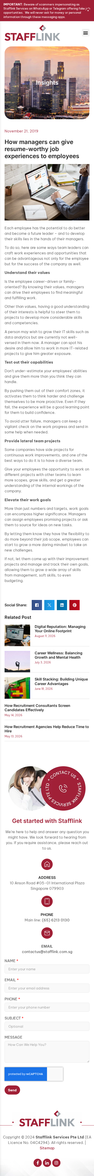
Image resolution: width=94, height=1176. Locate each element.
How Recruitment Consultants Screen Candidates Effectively (37, 707)
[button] (85, 32)
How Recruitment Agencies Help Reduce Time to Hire (47, 728)
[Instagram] (56, 1163)
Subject (13, 1018)
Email (47, 946)
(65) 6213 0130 (56, 920)
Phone (11, 999)
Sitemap (47, 1148)
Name (10, 961)
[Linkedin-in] (47, 1163)
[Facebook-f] (38, 1163)
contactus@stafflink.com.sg (47, 951)
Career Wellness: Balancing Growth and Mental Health (58, 655)
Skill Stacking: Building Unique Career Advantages (61, 681)
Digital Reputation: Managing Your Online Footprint (60, 628)
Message (13, 1037)
